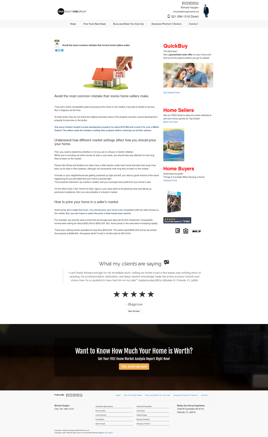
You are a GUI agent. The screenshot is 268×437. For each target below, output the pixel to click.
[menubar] (134, 24)
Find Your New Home (133, 395)
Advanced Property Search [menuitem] (166, 23)
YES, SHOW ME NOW (134, 366)
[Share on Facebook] (56, 50)
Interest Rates (142, 415)
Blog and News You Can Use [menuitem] (128, 23)
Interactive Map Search (104, 406)
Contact (204, 395)
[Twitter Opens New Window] (187, 3)
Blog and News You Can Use (157, 395)
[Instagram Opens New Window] (197, 3)
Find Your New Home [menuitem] (94, 23)
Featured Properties (144, 406)
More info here (170, 121)
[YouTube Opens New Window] (193, 3)
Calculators (99, 419)
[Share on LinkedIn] (62, 50)
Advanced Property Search (186, 395)
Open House (100, 423)
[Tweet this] (59, 50)
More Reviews (134, 311)
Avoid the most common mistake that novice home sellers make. (96, 45)
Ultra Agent (109, 432)
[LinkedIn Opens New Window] (190, 3)
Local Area (141, 410)
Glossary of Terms (143, 423)
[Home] (71, 8)
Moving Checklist (143, 419)
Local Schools (100, 415)
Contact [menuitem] (193, 23)
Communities (100, 410)
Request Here (170, 180)
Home (118, 395)
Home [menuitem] (73, 23)
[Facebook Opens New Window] (183, 3)
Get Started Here (171, 92)
